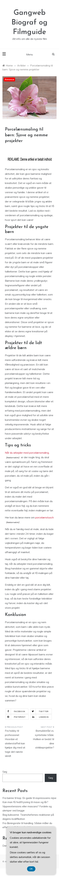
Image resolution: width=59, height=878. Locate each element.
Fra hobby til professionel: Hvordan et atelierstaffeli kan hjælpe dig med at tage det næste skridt (15, 743)
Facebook (19, 711)
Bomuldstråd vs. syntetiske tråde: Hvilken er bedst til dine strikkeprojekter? (43, 739)
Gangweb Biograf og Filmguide (29, 22)
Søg (4, 771)
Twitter (44, 711)
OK (31, 869)
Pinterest (20, 717)
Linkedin (44, 717)
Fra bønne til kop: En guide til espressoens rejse (29, 798)
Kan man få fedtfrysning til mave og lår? (25, 802)
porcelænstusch (44, 517)
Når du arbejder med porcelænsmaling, (27, 452)
